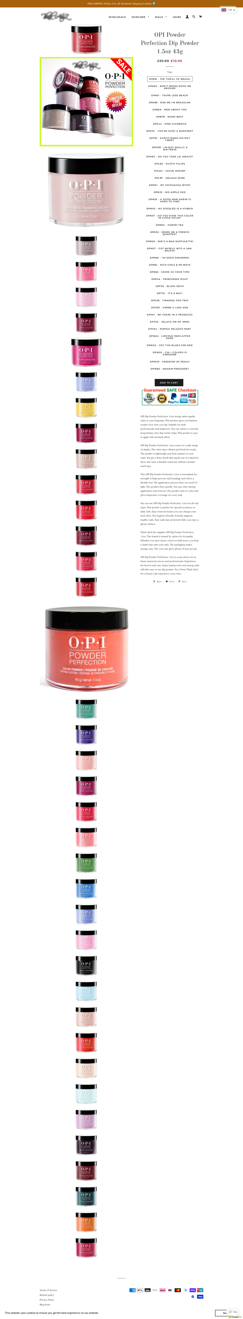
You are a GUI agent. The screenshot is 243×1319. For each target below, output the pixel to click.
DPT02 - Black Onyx (170, 286)
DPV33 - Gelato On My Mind (170, 321)
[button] (99, 1313)
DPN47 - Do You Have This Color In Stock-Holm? (169, 216)
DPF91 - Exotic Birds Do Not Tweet (169, 139)
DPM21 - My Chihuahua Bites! (169, 185)
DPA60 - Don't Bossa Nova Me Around (169, 87)
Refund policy (47, 1295)
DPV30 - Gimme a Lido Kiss (169, 307)
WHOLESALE (117, 17)
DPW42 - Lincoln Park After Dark (169, 337)
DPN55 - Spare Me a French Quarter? (170, 233)
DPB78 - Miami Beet (169, 116)
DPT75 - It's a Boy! (170, 293)
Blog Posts (45, 1304)
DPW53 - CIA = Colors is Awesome (170, 353)
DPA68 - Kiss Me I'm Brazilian (170, 102)
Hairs (177, 17)
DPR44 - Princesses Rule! (169, 279)
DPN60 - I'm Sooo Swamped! (170, 257)
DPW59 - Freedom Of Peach (170, 361)
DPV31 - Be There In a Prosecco (170, 314)
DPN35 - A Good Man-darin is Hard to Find (170, 200)
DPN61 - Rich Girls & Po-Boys (169, 264)
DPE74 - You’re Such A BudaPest (169, 131)
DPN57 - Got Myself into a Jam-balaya (170, 249)
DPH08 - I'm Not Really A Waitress (170, 148)
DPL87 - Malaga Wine (170, 178)
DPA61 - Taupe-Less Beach (169, 95)
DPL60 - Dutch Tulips (170, 163)
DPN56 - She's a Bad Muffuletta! (169, 241)
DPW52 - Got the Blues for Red (170, 345)
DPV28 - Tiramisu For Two (169, 300)
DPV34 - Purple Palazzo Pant (169, 329)
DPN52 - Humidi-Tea (169, 225)
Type (169, 72)
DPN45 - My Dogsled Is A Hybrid (169, 208)
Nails (159, 17)
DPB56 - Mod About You (170, 109)
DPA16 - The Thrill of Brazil (169, 79)
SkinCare (139, 17)
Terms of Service (48, 1290)
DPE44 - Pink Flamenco (169, 123)
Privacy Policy (47, 1299)
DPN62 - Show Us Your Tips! (170, 272)
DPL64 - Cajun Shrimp (169, 170)
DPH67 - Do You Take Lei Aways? (169, 156)
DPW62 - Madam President (170, 368)
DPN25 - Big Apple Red (170, 192)
